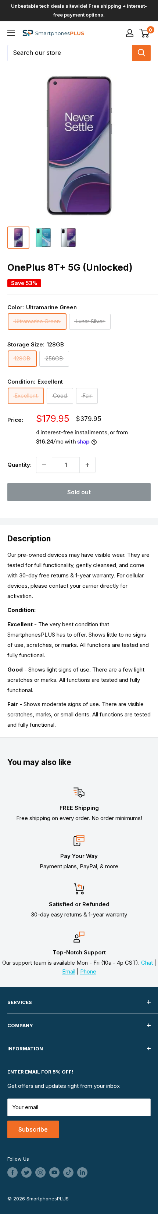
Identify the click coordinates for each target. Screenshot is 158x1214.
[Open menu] (11, 33)
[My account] (129, 33)
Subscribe (33, 1129)
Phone (88, 971)
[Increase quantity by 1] (87, 465)
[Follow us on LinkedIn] (82, 1172)
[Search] (141, 53)
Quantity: (19, 464)
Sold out (79, 492)
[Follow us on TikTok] (68, 1172)
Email (68, 971)
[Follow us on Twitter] (26, 1172)
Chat (147, 962)
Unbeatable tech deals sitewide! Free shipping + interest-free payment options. (79, 10)
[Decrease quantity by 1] (44, 465)
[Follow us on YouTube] (54, 1172)
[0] (144, 33)
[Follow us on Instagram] (40, 1172)
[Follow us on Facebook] (12, 1172)
